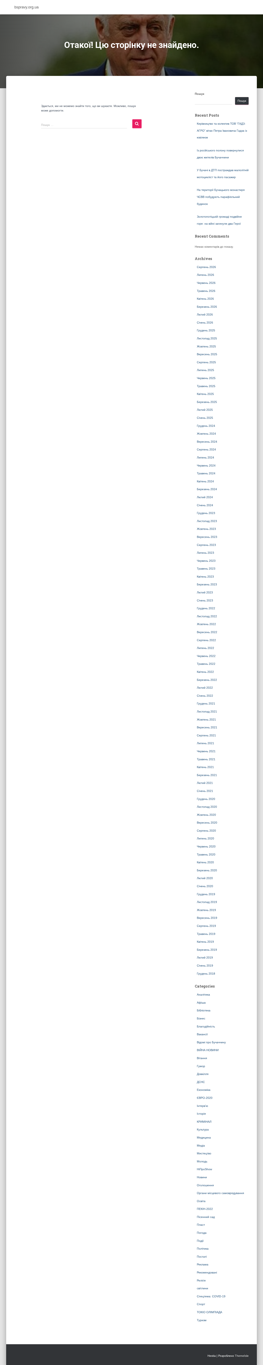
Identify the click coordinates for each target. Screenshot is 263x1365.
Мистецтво (204, 1153)
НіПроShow (204, 1169)
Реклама (202, 1264)
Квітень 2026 (205, 298)
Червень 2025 (206, 378)
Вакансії (202, 1034)
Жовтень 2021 (206, 719)
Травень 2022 (206, 663)
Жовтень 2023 (206, 528)
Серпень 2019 (206, 925)
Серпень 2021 (206, 735)
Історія (201, 1113)
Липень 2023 (205, 552)
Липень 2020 (205, 838)
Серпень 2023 (206, 545)
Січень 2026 (205, 322)
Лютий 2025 (205, 409)
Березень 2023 (207, 584)
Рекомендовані (207, 1272)
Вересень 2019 (207, 917)
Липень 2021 (205, 743)
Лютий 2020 (205, 878)
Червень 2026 (206, 282)
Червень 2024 (206, 465)
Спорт (201, 1304)
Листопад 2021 (207, 711)
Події (200, 1240)
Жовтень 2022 (206, 624)
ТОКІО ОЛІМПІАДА (209, 1312)
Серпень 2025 (206, 362)
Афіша (201, 1002)
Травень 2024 (206, 473)
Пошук (199, 93)
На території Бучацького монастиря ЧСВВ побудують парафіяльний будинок (221, 196)
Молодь (202, 1161)
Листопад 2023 (207, 521)
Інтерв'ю (202, 1105)
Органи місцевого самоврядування (220, 1193)
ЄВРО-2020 (204, 1097)
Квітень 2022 (205, 671)
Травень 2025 (206, 386)
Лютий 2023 (205, 592)
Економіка (203, 1089)
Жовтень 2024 (206, 433)
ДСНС (201, 1082)
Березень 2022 (207, 679)
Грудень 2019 (206, 894)
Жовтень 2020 (206, 814)
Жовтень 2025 (206, 346)
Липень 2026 (205, 274)
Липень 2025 (205, 370)
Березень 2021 (207, 775)
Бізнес (201, 1018)
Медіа (201, 1145)
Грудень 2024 (206, 425)
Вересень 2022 (207, 632)
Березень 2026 (207, 306)
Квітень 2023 (205, 576)
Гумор (201, 1066)
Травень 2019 (206, 934)
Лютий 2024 (205, 497)
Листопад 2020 (207, 806)
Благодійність (206, 1026)
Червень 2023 (206, 560)
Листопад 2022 (207, 616)
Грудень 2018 (206, 973)
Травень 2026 (206, 290)
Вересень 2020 (207, 822)
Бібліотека (203, 1010)
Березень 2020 (207, 870)
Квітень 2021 (205, 767)
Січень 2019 (205, 965)
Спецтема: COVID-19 (211, 1296)
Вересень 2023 (207, 537)
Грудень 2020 (206, 799)
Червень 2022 (206, 656)
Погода (201, 1232)
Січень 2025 (205, 417)
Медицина (204, 1137)
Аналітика (203, 994)
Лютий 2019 (205, 957)
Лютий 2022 (205, 687)
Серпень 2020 (206, 830)
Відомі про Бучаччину (211, 1042)
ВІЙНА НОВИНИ (208, 1050)
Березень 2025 (207, 402)
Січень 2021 (205, 791)
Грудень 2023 (206, 513)
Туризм (201, 1320)
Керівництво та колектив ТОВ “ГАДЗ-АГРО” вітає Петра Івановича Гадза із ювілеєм (222, 130)
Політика (203, 1248)
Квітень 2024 (205, 481)
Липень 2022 (205, 648)
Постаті (202, 1256)
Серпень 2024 (206, 449)
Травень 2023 (206, 568)
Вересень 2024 (207, 441)
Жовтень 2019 (206, 910)
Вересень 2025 (207, 354)
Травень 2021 (206, 759)
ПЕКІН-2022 (205, 1209)
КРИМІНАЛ (204, 1121)
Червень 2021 (206, 751)
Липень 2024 (205, 457)
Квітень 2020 (205, 862)
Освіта (201, 1201)
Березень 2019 (207, 949)
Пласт (201, 1224)
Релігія (201, 1280)
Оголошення (205, 1185)
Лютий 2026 (205, 314)
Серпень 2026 (206, 267)
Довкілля (203, 1074)
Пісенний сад (206, 1217)
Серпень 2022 (206, 640)
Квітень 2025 (205, 394)
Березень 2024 (207, 489)
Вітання (202, 1058)
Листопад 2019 (207, 902)
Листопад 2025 (207, 338)
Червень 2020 (206, 846)
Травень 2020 (206, 854)
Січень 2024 (205, 505)
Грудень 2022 (206, 608)
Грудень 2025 (206, 330)
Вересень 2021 (207, 727)
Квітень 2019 (205, 941)
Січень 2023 (205, 600)
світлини (202, 1288)
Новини (202, 1177)
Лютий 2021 (205, 783)
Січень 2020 (205, 886)
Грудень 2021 (206, 703)
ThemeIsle (242, 1355)
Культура (203, 1129)
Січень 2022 (205, 695)
